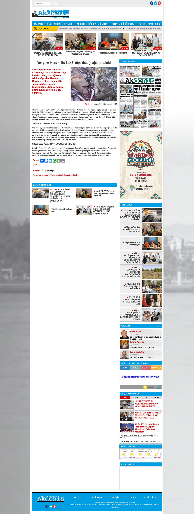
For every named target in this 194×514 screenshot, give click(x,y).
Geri (157, 326)
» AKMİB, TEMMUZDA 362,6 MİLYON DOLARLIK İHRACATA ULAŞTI (141, 442)
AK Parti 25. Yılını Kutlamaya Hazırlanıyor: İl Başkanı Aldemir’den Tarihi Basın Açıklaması (147, 428)
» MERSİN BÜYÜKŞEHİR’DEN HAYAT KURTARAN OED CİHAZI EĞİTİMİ (139, 437)
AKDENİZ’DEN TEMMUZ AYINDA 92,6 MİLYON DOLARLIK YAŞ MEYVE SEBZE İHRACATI (148, 415)
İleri (159, 326)
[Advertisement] (8, 39)
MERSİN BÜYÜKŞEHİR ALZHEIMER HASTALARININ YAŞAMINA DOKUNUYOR (146, 404)
